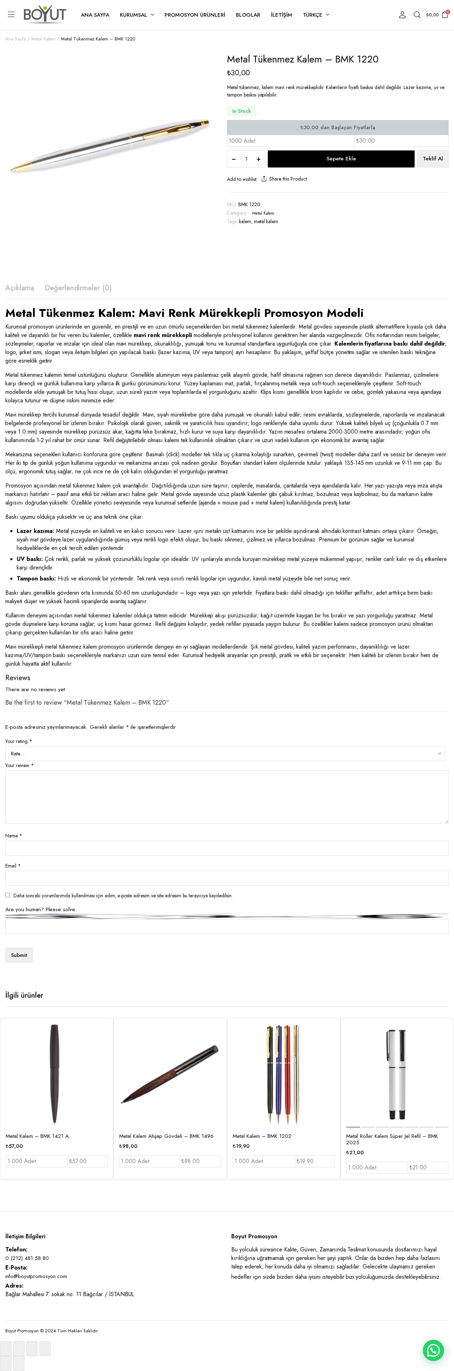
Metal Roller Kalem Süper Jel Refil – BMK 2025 (392, 1139)
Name (13, 835)
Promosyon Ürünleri (195, 15)
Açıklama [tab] (19, 288)
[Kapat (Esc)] (45, 1348)
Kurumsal (133, 15)
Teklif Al (433, 159)
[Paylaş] (32, 1348)
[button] (433, 1350)
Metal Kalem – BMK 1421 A (37, 1136)
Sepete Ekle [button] (102, 1078)
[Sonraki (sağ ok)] (18, 1363)
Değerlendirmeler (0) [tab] (78, 288)
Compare (102, 1063)
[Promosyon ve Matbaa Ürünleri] (45, 14)
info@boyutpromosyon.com (36, 1276)
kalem (245, 221)
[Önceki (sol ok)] (5, 1363)
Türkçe (313, 15)
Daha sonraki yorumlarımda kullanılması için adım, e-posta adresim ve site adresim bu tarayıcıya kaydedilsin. (123, 895)
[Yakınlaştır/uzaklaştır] (5, 1348)
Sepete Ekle (341, 159)
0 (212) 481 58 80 (27, 1258)
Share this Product (287, 178)
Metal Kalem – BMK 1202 (262, 1136)
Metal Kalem (43, 38)
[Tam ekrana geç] (18, 1348)
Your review (19, 765)
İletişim (281, 15)
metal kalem (266, 221)
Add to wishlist (241, 179)
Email (13, 865)
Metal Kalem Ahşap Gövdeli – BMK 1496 (166, 1136)
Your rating (18, 741)
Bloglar (248, 15)
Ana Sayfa (95, 15)
